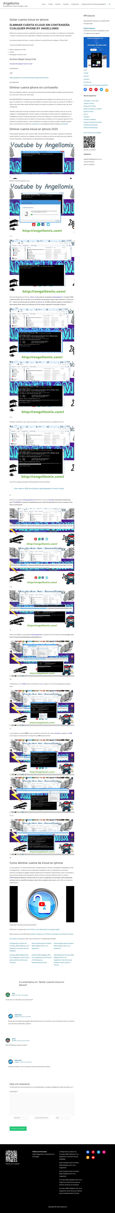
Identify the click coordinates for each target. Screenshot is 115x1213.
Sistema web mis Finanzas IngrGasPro (94, 4)
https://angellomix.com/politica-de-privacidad (43, 1154)
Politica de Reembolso (91, 127)
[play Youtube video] (42, 904)
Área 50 (57, 4)
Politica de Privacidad (90, 125)
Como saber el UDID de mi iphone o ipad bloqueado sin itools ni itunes (39, 488)
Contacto (66, 4)
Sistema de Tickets (90, 106)
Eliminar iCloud (88, 111)
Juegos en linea (89, 103)
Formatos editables (90, 119)
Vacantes (86, 117)
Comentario (14, 1091)
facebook (65, 124)
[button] (110, 4)
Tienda (50, 4)
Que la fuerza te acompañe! (92, 133)
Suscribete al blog (15, 939)
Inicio (44, 4)
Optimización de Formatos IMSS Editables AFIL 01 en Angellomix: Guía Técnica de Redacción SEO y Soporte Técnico (64, 960)
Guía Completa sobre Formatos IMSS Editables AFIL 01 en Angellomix (41, 945)
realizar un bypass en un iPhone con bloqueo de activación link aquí (51, 934)
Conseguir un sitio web (91, 101)
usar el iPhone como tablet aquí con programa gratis (43, 929)
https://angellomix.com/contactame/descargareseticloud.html (29, 77)
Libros (86, 114)
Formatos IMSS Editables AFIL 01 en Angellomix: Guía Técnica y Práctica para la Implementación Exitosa (70, 1190)
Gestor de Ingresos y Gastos (93, 109)
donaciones (35, 124)
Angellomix (11, 3)
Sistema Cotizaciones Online (93, 122)
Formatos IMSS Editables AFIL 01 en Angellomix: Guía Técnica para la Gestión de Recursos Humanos (70, 1182)
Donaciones (75, 4)
